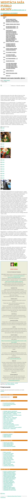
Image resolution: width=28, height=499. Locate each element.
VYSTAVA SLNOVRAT (8, 485)
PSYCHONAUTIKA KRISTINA (9, 477)
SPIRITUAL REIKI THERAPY (9, 488)
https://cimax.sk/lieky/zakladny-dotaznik (14, 281)
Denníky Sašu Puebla (7, 454)
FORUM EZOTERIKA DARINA (9, 474)
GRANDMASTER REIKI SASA (9, 490)
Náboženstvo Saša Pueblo (9, 462)
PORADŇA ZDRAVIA (7, 434)
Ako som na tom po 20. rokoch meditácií (12, 427)
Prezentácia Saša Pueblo (8, 403)
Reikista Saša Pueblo (8, 458)
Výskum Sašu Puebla (8, 420)
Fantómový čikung (7, 422)
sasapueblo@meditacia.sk (18, 275)
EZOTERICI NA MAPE (8, 480)
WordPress (3, 497)
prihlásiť (2, 391)
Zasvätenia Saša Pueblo (8, 456)
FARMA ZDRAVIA (7, 436)
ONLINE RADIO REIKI (7, 483)
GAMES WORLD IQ (7, 486)
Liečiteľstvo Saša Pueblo (8, 465)
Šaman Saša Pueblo (7, 457)
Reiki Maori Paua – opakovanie (10, 417)
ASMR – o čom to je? (8, 416)
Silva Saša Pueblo (7, 460)
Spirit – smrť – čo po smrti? (9, 418)
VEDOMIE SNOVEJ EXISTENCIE (10, 411)
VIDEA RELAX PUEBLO (8, 442)
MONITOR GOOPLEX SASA (9, 475)
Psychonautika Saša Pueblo (9, 404)
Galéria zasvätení (7, 452)
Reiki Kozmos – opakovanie (9, 428)
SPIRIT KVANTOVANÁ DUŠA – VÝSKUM (12, 412)
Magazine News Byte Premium (14, 496)
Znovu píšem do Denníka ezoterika (11, 424)
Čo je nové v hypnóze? (8, 421)
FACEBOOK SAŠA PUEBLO (9, 487)
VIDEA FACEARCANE (8, 445)
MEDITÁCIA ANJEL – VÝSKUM (10, 413)
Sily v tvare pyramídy (9, 384)
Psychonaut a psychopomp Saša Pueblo (12, 415)
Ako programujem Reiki (8, 423)
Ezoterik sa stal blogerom (9, 426)
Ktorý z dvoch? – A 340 (12, 383)
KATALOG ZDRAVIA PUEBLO (9, 471)
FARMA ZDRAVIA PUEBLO (9, 472)
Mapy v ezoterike (7, 463)
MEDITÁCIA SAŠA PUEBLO (9, 479)
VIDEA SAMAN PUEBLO (8, 444)
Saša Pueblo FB (6, 405)
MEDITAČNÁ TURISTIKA (8, 481)
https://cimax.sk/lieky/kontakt (14, 277)
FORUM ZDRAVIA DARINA (9, 476)
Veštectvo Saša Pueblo (8, 459)
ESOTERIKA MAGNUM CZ (9, 482)
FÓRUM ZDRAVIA (7, 435)
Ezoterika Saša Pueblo (8, 464)
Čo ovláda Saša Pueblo (8, 453)
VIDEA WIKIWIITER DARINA (9, 446)
